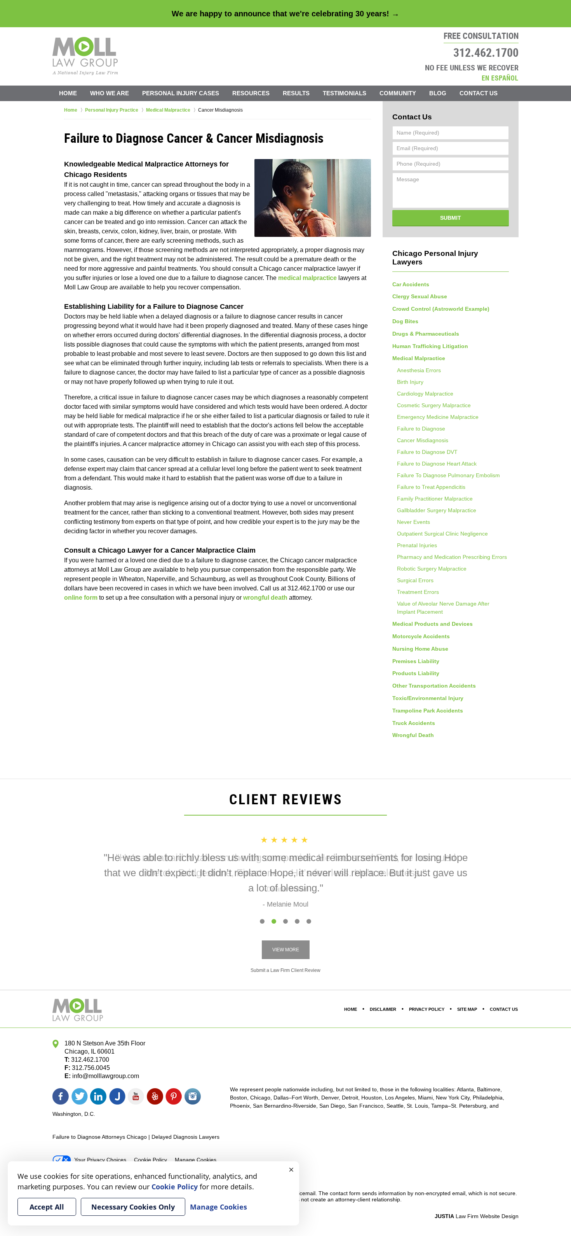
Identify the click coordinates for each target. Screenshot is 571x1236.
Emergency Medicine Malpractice (438, 417)
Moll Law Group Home (85, 56)
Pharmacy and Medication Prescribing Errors (452, 557)
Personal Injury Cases (180, 93)
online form (80, 597)
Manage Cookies (195, 1160)
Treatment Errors (418, 592)
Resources (251, 93)
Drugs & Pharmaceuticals (425, 334)
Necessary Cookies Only (133, 1206)
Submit (450, 218)
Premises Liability (415, 661)
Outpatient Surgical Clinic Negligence (442, 533)
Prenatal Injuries (417, 545)
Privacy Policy (426, 1009)
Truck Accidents (413, 723)
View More (285, 949)
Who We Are (109, 93)
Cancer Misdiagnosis (422, 440)
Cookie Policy (150, 1160)
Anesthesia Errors (419, 370)
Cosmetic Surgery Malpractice (434, 405)
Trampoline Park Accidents (427, 710)
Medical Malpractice (418, 358)
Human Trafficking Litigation (430, 346)
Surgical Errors (415, 580)
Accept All (47, 1206)
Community (398, 93)
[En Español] (500, 77)
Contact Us (479, 93)
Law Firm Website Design (477, 1216)
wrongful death (265, 597)
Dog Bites (405, 321)
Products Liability (415, 673)
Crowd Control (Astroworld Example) (440, 309)
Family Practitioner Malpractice (435, 498)
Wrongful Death (413, 735)
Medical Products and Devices (432, 624)
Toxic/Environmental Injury (427, 698)
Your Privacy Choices (100, 1160)
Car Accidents (410, 284)
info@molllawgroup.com (105, 1076)
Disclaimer (383, 1009)
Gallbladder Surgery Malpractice (436, 510)
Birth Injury (410, 382)
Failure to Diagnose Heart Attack (437, 463)
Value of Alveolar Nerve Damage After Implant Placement (443, 607)
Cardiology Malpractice (425, 393)
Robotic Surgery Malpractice (432, 568)
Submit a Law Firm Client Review (285, 970)
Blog (437, 93)
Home (68, 93)
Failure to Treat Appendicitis (431, 487)
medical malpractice (307, 278)
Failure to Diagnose (421, 428)
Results (296, 93)
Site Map (467, 1009)
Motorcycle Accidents (421, 636)
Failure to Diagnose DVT (427, 452)
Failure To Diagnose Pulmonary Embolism (448, 475)
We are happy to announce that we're (285, 13)
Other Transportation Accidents (434, 686)
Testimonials (344, 93)
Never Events (413, 522)
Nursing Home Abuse (420, 649)
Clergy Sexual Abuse (419, 296)
